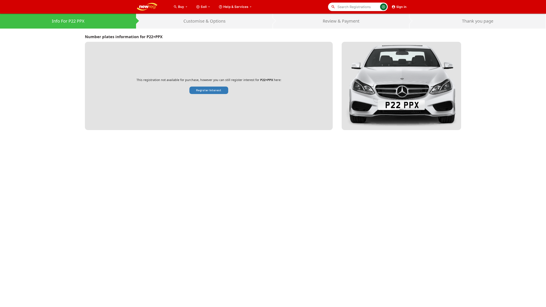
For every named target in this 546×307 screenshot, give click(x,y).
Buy (183, 7)
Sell (204, 7)
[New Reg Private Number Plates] (150, 7)
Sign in (401, 7)
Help (235, 7)
